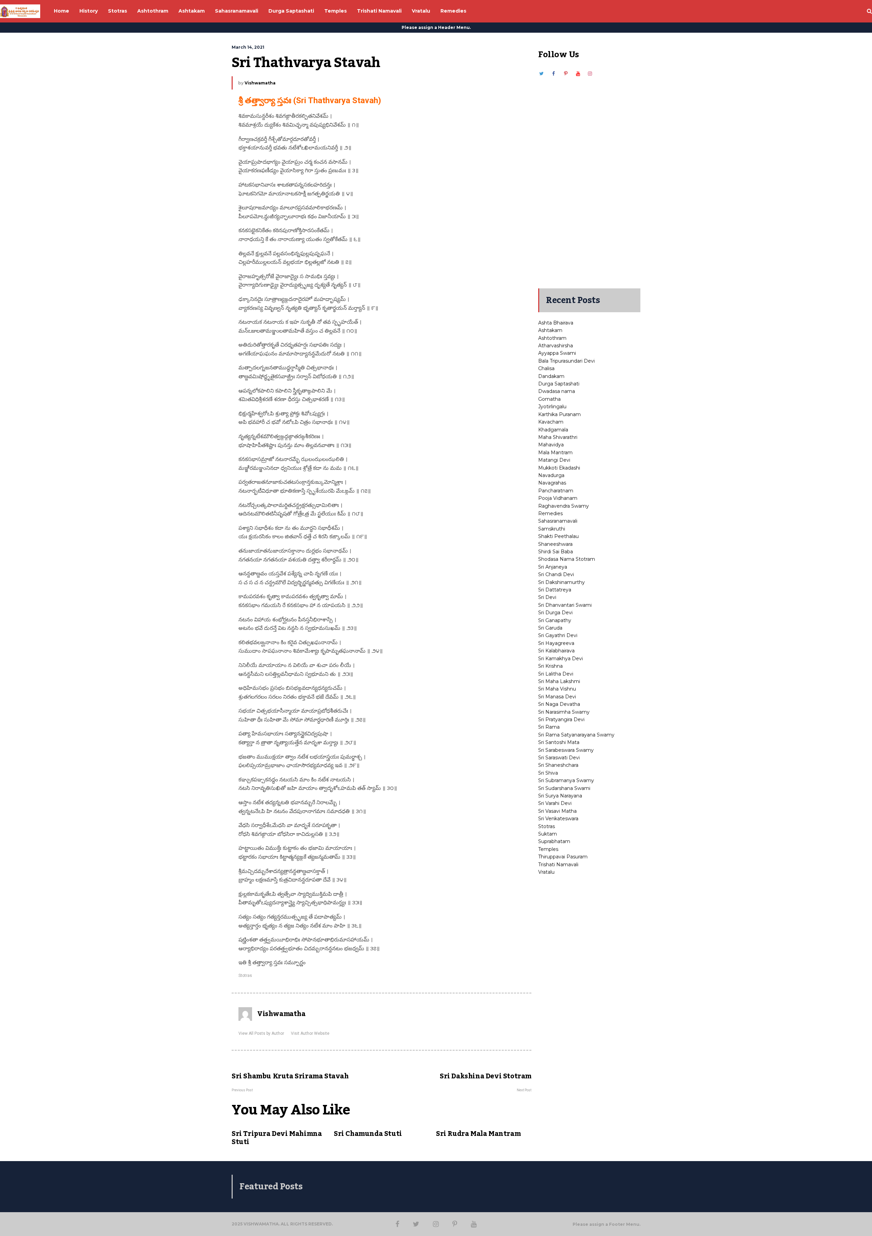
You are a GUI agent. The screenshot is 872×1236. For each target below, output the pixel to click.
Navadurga (551, 475)
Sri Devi (547, 597)
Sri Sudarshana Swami (564, 788)
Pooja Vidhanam (557, 498)
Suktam (547, 834)
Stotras (245, 975)
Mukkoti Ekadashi (559, 468)
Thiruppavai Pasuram (563, 857)
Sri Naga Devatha (559, 704)
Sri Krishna (550, 666)
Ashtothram (552, 338)
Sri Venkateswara (558, 818)
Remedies (550, 513)
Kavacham (550, 422)
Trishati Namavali (558, 864)
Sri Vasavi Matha (557, 811)
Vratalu (546, 872)
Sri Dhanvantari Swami (565, 605)
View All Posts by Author (261, 1033)
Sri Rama (549, 727)
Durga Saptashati (558, 384)
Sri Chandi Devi (556, 574)
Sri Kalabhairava (556, 651)
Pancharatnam (555, 491)
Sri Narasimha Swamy (564, 712)
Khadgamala (553, 430)
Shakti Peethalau (558, 536)
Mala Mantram (555, 452)
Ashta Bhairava (555, 323)
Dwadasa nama (556, 391)
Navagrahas (552, 483)
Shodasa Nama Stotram (566, 559)
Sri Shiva (548, 773)
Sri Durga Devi (555, 612)
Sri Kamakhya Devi (560, 658)
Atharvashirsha (555, 346)
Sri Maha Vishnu (557, 689)
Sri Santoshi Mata (558, 742)
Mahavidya (551, 445)
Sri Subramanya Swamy (566, 780)
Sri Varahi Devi (555, 803)
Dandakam (551, 376)
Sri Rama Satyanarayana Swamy (576, 735)
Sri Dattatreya (554, 590)
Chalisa (546, 368)
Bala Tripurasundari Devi (566, 361)
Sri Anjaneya (552, 567)
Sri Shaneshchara (558, 765)
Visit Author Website (310, 1033)
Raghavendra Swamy (563, 506)
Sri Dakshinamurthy (561, 582)
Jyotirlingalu (552, 406)
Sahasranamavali (557, 521)
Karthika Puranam (559, 414)
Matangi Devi (554, 460)
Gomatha (549, 399)
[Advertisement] (589, 179)
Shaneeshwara (555, 544)
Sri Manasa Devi (557, 697)
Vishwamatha (260, 82)
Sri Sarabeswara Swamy (566, 750)
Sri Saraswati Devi (559, 758)
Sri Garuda (550, 628)
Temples (548, 849)
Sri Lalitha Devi (555, 674)
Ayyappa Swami (557, 353)
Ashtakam (550, 330)
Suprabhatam (554, 841)
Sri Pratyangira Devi (561, 719)
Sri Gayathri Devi (557, 635)
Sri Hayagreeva (556, 643)
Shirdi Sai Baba (555, 552)
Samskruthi (551, 529)
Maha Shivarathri (557, 437)
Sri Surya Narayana (560, 796)
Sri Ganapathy (554, 620)
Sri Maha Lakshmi (559, 681)
